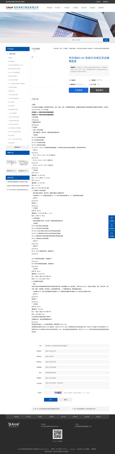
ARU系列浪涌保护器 (13, 98)
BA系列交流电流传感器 (14, 131)
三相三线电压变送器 (13, 117)
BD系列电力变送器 (13, 124)
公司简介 (98, 1)
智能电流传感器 (12, 76)
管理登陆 (93, 449)
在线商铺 (86, 416)
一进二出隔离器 (12, 113)
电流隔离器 (11, 61)
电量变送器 (11, 91)
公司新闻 (75, 7)
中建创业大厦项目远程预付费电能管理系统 (18, 185)
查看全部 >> (17, 147)
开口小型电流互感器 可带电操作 (16, 83)
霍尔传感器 (11, 135)
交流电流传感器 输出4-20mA (15, 65)
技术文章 (84, 7)
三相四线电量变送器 (13, 120)
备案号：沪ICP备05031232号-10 (59, 449)
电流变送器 (11, 143)
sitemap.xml (72, 449)
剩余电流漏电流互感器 (14, 68)
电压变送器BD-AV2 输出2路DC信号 (86, 408)
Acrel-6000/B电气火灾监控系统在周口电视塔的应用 (20, 189)
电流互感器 (11, 105)
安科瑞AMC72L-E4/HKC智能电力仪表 (12, 171)
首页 (61, 48)
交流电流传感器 (12, 87)
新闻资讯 (51, 416)
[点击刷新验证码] (58, 392)
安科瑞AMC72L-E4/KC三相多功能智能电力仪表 (23, 171)
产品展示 (67, 7)
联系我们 (105, 1)
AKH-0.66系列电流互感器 (15, 139)
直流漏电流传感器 (13, 109)
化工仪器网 (86, 449)
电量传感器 (12, 54)
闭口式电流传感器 (13, 80)
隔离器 (10, 57)
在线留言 (92, 7)
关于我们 (57, 7)
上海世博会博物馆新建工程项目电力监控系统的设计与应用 (22, 181)
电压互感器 (11, 102)
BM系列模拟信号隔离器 (14, 128)
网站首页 (49, 7)
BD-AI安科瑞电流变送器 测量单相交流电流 (48, 408)
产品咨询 (78, 90)
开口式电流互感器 (13, 94)
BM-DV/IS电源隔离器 (13, 72)
